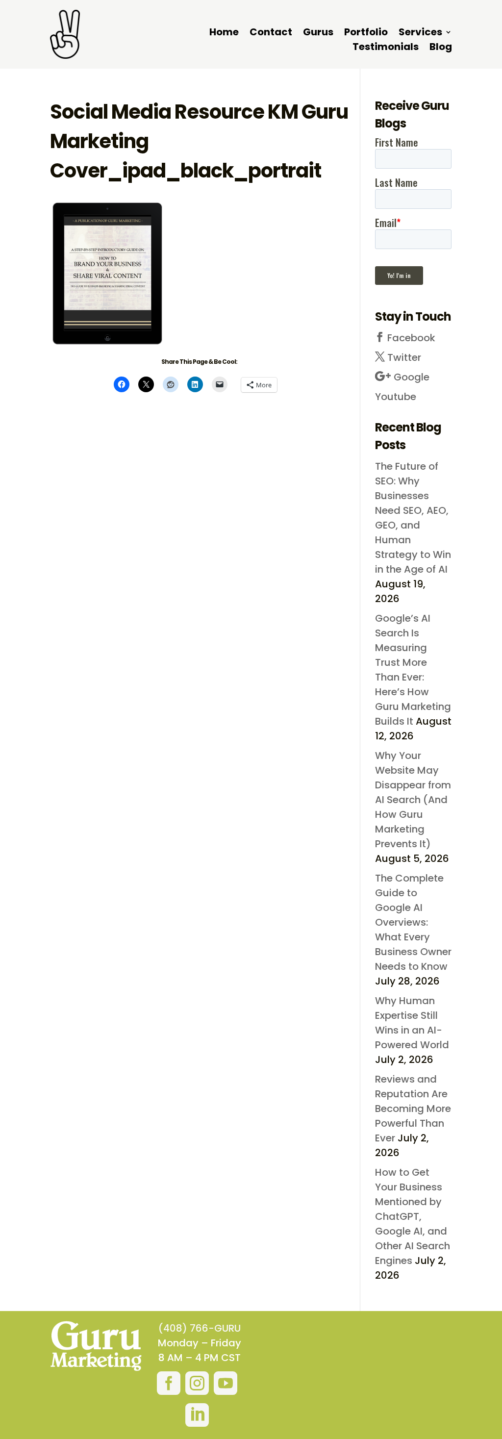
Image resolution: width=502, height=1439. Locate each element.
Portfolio (366, 33)
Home (224, 33)
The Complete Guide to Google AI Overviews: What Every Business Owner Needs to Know (413, 922)
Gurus (318, 33)
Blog (440, 48)
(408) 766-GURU (199, 1328)
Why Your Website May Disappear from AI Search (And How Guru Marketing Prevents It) (413, 800)
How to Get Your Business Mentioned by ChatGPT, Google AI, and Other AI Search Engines (412, 1216)
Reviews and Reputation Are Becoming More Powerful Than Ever (413, 1108)
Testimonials (385, 48)
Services (420, 33)
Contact (271, 33)
